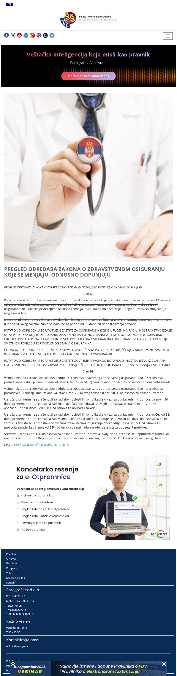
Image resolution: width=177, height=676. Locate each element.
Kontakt (10, 582)
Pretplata (11, 568)
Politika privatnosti (17, 661)
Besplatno (12, 563)
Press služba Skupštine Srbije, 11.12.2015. (40, 445)
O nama (11, 558)
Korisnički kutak (15, 578)
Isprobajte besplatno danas (88, 76)
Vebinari (11, 573)
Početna (11, 554)
